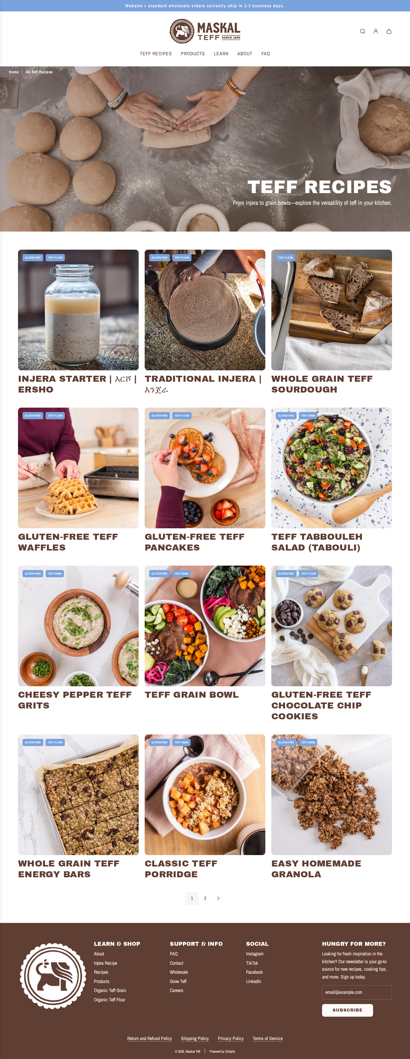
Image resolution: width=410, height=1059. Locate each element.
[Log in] (375, 31)
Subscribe (348, 1010)
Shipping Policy (195, 1038)
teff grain (308, 415)
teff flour (55, 257)
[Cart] (389, 31)
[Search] (362, 31)
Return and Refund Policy (149, 1038)
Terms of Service (268, 1038)
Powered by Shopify (222, 1051)
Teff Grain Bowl (192, 694)
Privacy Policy (231, 1038)
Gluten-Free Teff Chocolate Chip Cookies (321, 705)
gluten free (33, 257)
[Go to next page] (218, 898)
